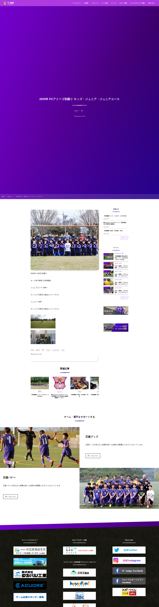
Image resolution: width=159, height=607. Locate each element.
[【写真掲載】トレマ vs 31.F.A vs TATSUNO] (40, 383)
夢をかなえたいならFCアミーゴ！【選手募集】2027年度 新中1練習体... (115, 223)
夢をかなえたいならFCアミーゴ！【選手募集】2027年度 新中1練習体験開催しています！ (59, 396)
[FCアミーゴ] (10, 3)
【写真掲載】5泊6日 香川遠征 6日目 (80, 395)
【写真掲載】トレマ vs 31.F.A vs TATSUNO (40, 395)
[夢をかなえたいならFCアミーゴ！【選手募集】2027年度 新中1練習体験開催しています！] (60, 383)
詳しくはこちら (93, 455)
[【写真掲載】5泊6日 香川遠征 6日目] (79, 383)
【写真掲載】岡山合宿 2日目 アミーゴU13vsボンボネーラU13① (121, 258)
